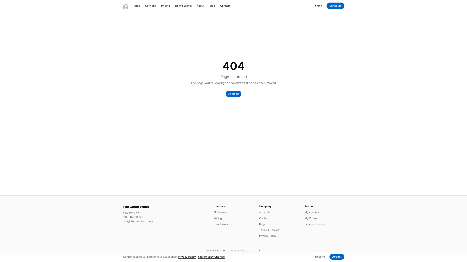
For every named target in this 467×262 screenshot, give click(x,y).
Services (150, 5)
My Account (312, 212)
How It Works (183, 5)
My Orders (311, 218)
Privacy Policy (267, 235)
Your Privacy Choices (211, 256)
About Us (264, 212)
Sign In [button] (318, 5)
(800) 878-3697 (133, 217)
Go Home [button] (233, 93)
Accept (336, 256)
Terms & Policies (269, 229)
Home (136, 5)
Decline (320, 256)
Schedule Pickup (315, 224)
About (200, 5)
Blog (212, 5)
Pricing (165, 5)
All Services (221, 212)
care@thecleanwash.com (138, 221)
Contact (225, 5)
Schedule (335, 5)
